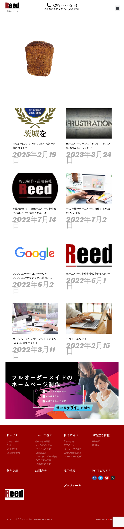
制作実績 (12, 470)
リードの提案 (43, 435)
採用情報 (69, 470)
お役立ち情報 (101, 435)
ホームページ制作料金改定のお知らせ (88, 273)
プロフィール (72, 485)
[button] (117, 8)
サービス (12, 435)
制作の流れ (71, 435)
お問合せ (41, 470)
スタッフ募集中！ (76, 338)
